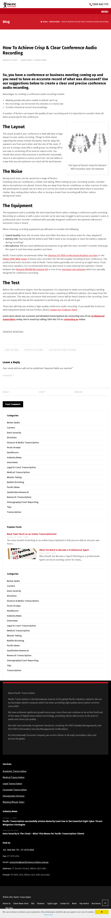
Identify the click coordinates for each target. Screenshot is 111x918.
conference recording (33, 350)
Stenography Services (14, 796)
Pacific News (13, 487)
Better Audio (40, 60)
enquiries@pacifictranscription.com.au (28, 862)
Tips (9, 507)
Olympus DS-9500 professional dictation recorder (73, 255)
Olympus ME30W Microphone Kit (32, 269)
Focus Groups (14, 447)
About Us (7, 903)
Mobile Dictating (15, 482)
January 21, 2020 (10, 60)
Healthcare (13, 452)
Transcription (14, 512)
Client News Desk (20, 903)
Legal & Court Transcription (21, 467)
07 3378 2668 (27, 850)
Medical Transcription (18, 472)
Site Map (9, 908)
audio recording (11, 350)
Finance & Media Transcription (23, 442)
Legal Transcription (12, 783)
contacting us (71, 319)
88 (27, 537)
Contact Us (64, 903)
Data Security (14, 432)
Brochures (96, 903)
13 (55, 553)
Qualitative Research (18, 492)
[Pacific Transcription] (9, 5)
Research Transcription (19, 497)
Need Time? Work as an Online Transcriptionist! (31, 534)
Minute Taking (14, 477)
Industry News (14, 457)
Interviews (12, 462)
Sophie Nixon (26, 60)
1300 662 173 (100, 4)
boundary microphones (74, 269)
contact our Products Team (63, 309)
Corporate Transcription (15, 789)
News (74, 903)
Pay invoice (84, 903)
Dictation (12, 437)
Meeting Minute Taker (14, 802)
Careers (11, 427)
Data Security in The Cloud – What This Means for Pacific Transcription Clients (43, 833)
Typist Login (52, 903)
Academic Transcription (14, 771)
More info (48, 915)
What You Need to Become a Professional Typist (64, 550)
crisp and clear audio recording (62, 350)
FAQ (32, 903)
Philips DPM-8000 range (15, 259)
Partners (41, 903)
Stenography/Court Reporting (22, 502)
